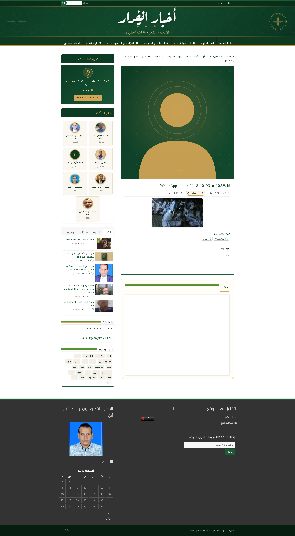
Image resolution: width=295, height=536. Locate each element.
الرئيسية (223, 42)
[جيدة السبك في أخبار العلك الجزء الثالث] (104, 306)
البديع (78, 356)
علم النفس (106, 372)
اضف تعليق (193, 193)
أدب (109, 356)
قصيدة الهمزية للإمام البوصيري (79, 239)
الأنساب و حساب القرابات (100, 328)
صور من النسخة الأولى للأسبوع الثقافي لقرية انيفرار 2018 (193, 56)
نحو (99, 383)
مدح (82, 378)
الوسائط (93, 42)
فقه (87, 372)
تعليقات (84, 232)
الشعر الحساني (105, 361)
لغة (109, 378)
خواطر (68, 361)
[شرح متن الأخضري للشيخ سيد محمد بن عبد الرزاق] (104, 256)
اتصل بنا (219, 3)
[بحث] (63, 3)
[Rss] (87, 3)
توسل (77, 361)
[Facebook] (84, 3)
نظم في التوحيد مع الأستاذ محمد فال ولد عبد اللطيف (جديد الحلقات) (79, 288)
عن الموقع (231, 417)
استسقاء (100, 356)
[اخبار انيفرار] (147, 21)
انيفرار (93, 361)
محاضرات (92, 378)
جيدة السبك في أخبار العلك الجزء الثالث (79, 303)
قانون (79, 372)
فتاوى (95, 372)
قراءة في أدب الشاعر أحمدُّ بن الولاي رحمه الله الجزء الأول (80, 268)
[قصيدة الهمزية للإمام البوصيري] (104, 243)
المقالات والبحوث (155, 42)
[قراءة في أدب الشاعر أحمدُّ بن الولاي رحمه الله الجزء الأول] (104, 273)
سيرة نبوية (99, 367)
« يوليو (109, 518)
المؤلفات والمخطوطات (122, 42)
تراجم (85, 361)
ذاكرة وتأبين (71, 42)
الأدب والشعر (184, 42)
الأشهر (108, 232)
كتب (71, 372)
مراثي (74, 378)
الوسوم (71, 232)
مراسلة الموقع (229, 422)
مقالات (108, 383)
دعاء (109, 367)
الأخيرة (96, 232)
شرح (89, 367)
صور (74, 367)
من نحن (229, 3)
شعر (82, 367)
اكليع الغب (88, 356)
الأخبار (206, 42)
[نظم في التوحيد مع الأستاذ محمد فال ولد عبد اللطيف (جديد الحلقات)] (104, 289)
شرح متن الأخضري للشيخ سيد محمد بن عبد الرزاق (80, 255)
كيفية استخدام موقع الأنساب (97, 337)
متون (102, 378)
